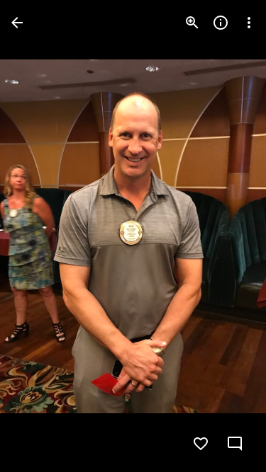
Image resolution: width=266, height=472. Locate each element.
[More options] (249, 22)
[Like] (200, 443)
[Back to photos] (17, 23)
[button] (40, 236)
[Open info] (220, 22)
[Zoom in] (192, 22)
